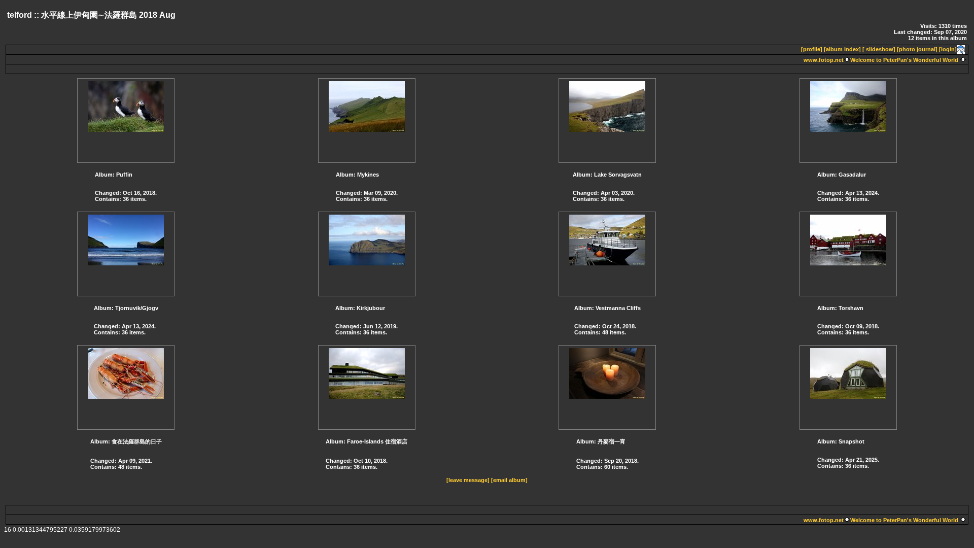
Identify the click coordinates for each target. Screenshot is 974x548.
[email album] (509, 480)
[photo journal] (917, 49)
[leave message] (468, 480)
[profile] (811, 49)
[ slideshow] (878, 49)
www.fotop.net (824, 60)
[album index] (842, 49)
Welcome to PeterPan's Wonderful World (904, 60)
